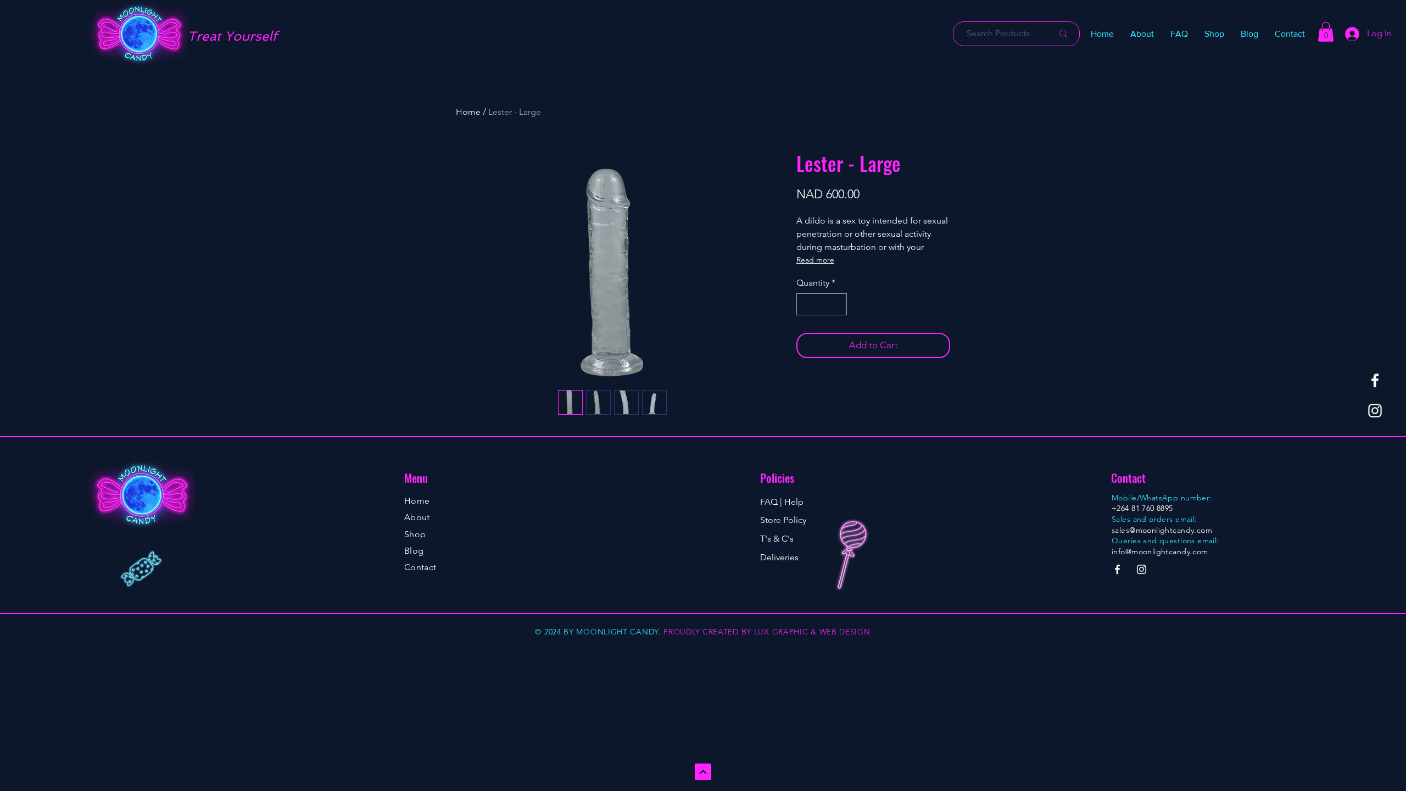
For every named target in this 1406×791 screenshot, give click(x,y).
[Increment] (837, 304)
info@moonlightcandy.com (1160, 551)
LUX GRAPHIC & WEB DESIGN (812, 632)
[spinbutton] (821, 304)
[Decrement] (805, 304)
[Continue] (703, 772)
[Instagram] (1375, 411)
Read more (815, 260)
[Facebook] (1375, 380)
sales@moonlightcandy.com (1162, 530)
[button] (1214, 34)
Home (468, 112)
